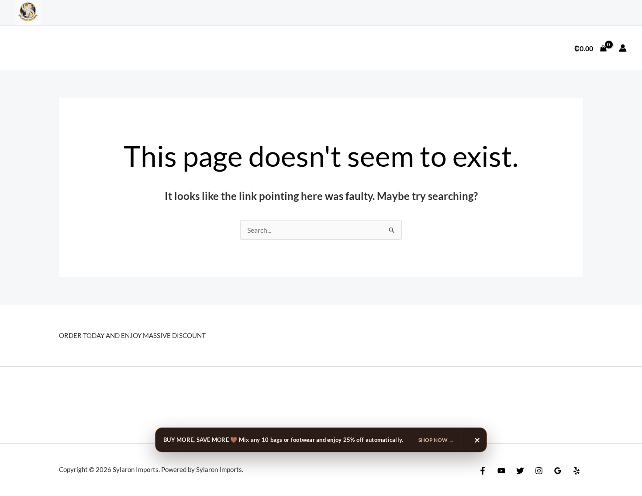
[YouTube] (501, 471)
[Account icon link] (623, 48)
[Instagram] (539, 471)
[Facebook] (483, 471)
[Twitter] (520, 471)
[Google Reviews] (558, 471)
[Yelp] (576, 471)
